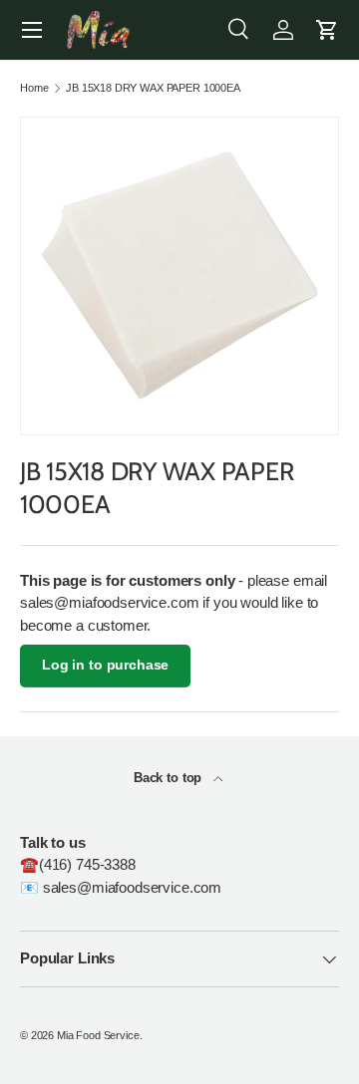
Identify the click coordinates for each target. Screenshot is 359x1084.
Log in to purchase (105, 665)
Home (34, 88)
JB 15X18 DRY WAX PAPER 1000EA (153, 88)
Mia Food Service (98, 1035)
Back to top (169, 777)
